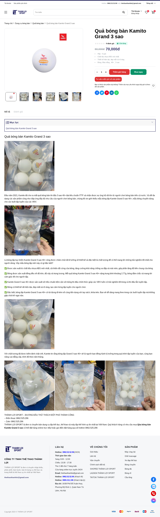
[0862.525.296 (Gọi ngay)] (153, 493)
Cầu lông (128, 477)
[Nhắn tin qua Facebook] (153, 479)
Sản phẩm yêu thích (20, 3)
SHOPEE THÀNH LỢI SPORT (103, 469)
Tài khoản (7, 3)
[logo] (20, 12)
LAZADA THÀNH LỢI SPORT (102, 473)
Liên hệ (93, 456)
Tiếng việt (149, 3)
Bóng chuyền (130, 465)
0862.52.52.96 (112, 3)
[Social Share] (97, 92)
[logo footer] (24, 450)
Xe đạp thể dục (131, 460)
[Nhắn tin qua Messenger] (153, 500)
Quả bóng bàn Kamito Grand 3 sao (21, 128)
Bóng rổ (128, 473)
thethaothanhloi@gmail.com (131, 3)
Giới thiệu (94, 452)
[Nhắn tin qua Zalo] (153, 486)
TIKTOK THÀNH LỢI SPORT (102, 477)
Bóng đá (128, 469)
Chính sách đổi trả (97, 465)
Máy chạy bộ (130, 452)
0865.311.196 (67, 480)
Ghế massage (130, 456)
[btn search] (124, 12)
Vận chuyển (95, 460)
